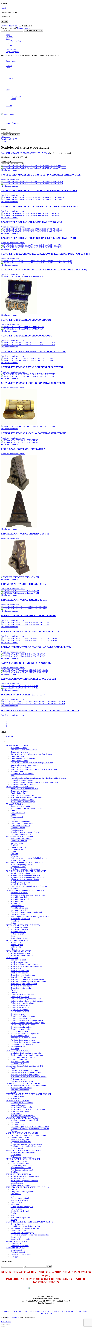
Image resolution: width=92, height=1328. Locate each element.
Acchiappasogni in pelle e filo (22, 865)
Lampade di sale (17, 1183)
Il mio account (11, 61)
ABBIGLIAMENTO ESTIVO (17, 745)
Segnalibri (14, 888)
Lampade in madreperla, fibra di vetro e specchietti (30, 1129)
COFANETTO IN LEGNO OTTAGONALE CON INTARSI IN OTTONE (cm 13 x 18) (44, 269)
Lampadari (15, 1122)
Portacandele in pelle (18, 1079)
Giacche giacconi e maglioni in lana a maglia (27, 797)
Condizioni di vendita (39, 1311)
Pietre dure (15, 1049)
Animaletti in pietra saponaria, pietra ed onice (28, 895)
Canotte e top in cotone (19, 761)
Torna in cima (6, 1322)
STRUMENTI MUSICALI (16, 1241)
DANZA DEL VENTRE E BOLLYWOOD (23, 1083)
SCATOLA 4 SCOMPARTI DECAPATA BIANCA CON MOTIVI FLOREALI (40, 710)
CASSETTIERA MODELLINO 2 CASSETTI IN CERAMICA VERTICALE (39, 190)
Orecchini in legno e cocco (21, 1018)
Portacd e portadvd (18, 914)
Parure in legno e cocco (19, 1031)
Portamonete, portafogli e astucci (23, 823)
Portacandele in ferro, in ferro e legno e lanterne (28, 1077)
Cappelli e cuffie (17, 843)
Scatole (13, 923)
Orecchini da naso (17, 1014)
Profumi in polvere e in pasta (21, 1157)
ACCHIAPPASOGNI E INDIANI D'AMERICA (25, 862)
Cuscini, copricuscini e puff (21, 1254)
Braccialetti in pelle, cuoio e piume (24, 984)
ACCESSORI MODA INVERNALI (20, 836)
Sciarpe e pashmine (18, 860)
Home (8, 35)
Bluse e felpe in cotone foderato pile (24, 789)
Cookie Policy (46, 1313)
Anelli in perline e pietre (20, 971)
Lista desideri (11, 49)
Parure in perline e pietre (20, 1036)
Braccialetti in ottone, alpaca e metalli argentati (28, 981)
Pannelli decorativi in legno (21, 1168)
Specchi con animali (18, 1230)
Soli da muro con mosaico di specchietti (25, 1228)
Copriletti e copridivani (19, 1252)
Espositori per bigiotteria (20, 1010)
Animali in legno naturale (20, 899)
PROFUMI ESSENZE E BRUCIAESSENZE (23, 1150)
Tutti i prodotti (16, 41)
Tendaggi (14, 1256)
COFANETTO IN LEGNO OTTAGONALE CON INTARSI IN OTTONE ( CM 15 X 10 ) (45, 254)
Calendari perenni (17, 906)
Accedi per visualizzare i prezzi (13, 179)
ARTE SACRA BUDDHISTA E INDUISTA (23, 925)
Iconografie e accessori (19, 927)
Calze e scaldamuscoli (19, 841)
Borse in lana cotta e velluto (21, 839)
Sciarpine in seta (17, 830)
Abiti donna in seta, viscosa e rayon (24, 750)
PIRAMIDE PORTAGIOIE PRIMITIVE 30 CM (25, 533)
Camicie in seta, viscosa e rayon (23, 758)
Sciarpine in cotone (18, 828)
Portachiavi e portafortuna (20, 821)
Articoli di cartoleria (18, 884)
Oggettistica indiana (18, 867)
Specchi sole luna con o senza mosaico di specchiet (30, 1235)
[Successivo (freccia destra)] (4, 1326)
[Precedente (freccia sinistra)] (2, 1326)
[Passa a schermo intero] (7, 1324)
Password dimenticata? (9, 26)
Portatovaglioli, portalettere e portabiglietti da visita (30, 916)
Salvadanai (15, 921)
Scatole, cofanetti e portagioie (22, 1207)
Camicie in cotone (17, 756)
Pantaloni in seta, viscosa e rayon (23, 784)
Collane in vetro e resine (20, 1007)
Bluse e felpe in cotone (19, 752)
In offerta (9, 736)
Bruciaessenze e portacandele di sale (24, 1181)
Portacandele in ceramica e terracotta (24, 1070)
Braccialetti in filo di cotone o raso (23, 975)
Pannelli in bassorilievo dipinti (22, 1170)
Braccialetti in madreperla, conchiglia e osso (27, 979)
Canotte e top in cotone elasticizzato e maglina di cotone (32, 763)
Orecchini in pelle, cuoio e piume (23, 1025)
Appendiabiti (15, 903)
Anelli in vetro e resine (19, 973)
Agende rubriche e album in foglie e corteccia (28, 878)
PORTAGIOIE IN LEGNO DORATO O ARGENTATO (28, 615)
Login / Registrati (12, 52)
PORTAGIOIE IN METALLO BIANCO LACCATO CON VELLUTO (36, 647)
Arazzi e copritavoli (18, 1250)
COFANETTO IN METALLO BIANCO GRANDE (26, 320)
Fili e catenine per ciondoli (21, 1012)
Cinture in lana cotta (18, 847)
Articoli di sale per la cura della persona (25, 1176)
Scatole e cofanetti (17, 934)
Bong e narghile (17, 945)
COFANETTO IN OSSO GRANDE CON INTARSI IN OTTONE (33, 351)
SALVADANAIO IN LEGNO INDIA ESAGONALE (26, 663)
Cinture (13, 815)
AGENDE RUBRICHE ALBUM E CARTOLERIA (26, 871)
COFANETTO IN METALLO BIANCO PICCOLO (26, 335)
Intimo (13, 776)
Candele (14, 1068)
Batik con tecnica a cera (20, 1161)
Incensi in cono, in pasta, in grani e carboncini (28, 1109)
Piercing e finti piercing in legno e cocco (26, 1042)
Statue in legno (16, 1209)
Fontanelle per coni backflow (22, 1103)
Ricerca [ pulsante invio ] (33, 30)
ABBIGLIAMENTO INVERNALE (20, 787)
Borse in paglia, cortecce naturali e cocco (26, 808)
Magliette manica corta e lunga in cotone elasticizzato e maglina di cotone (38, 778)
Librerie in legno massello (20, 1137)
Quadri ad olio (16, 1172)
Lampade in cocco (17, 1124)
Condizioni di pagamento (62, 1311)
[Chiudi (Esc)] (2, 1324)
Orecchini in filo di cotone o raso (23, 1016)
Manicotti (14, 854)
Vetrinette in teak (17, 1148)
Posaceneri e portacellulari (20, 919)
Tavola (13, 1213)
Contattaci (6, 1311)
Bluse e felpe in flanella (19, 791)
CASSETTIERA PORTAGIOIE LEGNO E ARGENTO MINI (31, 222)
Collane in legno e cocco (20, 997)
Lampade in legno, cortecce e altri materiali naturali (30, 1127)
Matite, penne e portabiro (20, 910)
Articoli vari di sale (18, 1179)
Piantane (14, 1131)
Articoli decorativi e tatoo (20, 953)
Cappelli (14, 810)
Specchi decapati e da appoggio (22, 1233)
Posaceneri (15, 1204)
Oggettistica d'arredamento (21, 1142)
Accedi (4, 21)
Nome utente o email (9, 12)
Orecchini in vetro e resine (20, 1029)
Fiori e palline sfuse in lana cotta (23, 1057)
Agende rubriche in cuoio (20, 882)
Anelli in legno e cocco (19, 962)
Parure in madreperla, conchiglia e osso (25, 1033)
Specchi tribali (16, 1237)
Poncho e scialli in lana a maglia (23, 802)
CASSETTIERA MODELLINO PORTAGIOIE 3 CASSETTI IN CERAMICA (39, 206)
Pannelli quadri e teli (18, 932)
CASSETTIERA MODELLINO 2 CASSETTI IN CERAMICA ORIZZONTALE (41, 174)
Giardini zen (15, 1098)
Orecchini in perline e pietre (21, 1027)
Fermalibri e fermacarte (19, 908)
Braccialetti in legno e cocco (21, 977)
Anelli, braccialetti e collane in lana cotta (26, 1053)
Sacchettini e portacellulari (20, 826)
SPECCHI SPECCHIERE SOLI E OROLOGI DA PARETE (29, 1222)
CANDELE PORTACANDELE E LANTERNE (24, 1066)
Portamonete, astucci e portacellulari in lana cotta (29, 858)
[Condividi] (4, 1324)
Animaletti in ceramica (19, 893)
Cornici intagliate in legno (20, 1163)
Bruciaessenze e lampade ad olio (23, 1153)
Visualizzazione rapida (9, 170)
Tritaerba (14, 949)
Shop (8, 39)
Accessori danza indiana (20, 1090)
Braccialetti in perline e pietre (22, 986)
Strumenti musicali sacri (20, 938)
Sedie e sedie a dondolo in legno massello (26, 1144)
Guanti (13, 852)
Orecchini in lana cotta (19, 1059)
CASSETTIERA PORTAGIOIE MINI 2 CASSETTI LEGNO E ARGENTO (38, 238)
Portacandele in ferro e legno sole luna (25, 1075)
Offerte (13, 43)
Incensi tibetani (16, 1114)
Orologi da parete (17, 1224)
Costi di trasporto (20, 1311)
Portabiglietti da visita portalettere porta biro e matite (30, 886)
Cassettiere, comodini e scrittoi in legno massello (29, 1135)
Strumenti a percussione (20, 1246)
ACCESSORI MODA (14, 804)
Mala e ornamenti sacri (19, 929)
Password (5, 17)
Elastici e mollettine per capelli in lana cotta (27, 1055)
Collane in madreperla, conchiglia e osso (26, 999)
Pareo (13, 819)
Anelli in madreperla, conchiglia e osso (25, 964)
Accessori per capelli (18, 960)
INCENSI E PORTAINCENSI (17, 1101)
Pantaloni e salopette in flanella (22, 800)
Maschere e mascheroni (19, 1200)
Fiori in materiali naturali (20, 1198)
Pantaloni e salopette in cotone (22, 780)
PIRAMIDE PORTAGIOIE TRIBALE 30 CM (24, 584)
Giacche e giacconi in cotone (21, 767)
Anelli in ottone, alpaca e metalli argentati (26, 966)
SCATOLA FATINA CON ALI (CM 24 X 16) (23, 694)
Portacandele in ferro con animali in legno (26, 1072)
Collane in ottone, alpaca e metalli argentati (27, 1001)
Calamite (14, 1189)
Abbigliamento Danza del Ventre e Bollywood (28, 1085)
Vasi (12, 1215)
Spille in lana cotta (17, 1064)
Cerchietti (14, 845)
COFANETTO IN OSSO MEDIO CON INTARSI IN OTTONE (32, 367)
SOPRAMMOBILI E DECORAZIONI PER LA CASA (27, 153)
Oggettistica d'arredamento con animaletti (26, 912)
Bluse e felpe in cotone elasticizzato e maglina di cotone (32, 754)
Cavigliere (14, 990)
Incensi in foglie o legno (20, 1111)
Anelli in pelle (16, 968)
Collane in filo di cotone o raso (22, 994)
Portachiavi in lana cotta (20, 1062)
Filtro (49, 1266)
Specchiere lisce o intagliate (21, 1239)
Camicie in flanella (18, 793)
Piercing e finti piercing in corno (23, 1040)
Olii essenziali (16, 1155)
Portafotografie (16, 1202)
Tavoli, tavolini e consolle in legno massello (27, 1146)
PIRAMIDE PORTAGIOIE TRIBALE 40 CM (24, 599)
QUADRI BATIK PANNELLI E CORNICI (23, 1159)
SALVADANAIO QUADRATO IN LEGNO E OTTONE (29, 679)
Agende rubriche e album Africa (23, 873)
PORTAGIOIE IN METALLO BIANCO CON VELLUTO (30, 631)
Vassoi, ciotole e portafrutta (21, 1217)
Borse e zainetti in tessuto (20, 806)
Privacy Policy (82, 1311)
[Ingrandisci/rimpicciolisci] (9, 1324)
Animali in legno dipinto (20, 897)
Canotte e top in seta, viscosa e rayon (24, 765)
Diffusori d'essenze (18, 1096)
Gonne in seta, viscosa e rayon (22, 774)
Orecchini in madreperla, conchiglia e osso (27, 1020)
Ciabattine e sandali (18, 813)
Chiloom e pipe (16, 947)
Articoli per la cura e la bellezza (22, 955)
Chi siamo (9, 37)
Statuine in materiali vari (20, 1211)
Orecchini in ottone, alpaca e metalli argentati (28, 1023)
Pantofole (14, 856)
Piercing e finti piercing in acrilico (23, 1038)
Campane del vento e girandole (22, 1191)
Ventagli (14, 1220)
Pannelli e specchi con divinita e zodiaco (26, 1226)
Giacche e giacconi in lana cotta (22, 795)
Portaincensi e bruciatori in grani (23, 1116)
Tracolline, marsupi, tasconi (21, 834)
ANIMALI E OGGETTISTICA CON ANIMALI (25, 891)
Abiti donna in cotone (19, 748)
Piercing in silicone (18, 1046)
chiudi (3, 8)
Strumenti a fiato (17, 1243)
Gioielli (13, 1092)
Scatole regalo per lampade (21, 1185)
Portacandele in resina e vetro (22, 1081)
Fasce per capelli (17, 817)
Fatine (13, 1196)
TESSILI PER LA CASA (16, 1248)
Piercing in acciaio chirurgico (22, 1044)
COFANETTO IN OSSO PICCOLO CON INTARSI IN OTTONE (33, 383)
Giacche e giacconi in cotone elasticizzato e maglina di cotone (34, 769)
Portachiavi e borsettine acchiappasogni (25, 869)
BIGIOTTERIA (12, 958)
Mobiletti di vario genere (20, 1140)
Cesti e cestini (16, 1194)
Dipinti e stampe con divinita (21, 1166)
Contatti (9, 45)
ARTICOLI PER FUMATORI (17, 940)
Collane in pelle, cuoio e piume (22, 1003)
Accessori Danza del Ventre (21, 1088)
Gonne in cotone (17, 771)
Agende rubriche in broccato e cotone (25, 880)
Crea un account (23, 28)
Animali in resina (17, 901)
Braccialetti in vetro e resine (21, 988)
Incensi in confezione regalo (21, 1107)
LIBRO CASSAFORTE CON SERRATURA (23, 449)
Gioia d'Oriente (13, 1317)
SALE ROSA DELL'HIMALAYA (19, 1174)
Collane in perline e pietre (20, 1005)
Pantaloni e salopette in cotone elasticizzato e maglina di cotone (34, 782)
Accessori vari (16, 942)
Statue (13, 936)
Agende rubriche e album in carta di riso (26, 875)
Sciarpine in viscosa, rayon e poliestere (25, 832)
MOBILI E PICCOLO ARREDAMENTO (22, 1133)
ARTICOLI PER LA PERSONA (18, 951)
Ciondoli (14, 992)
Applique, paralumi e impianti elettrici (25, 1120)
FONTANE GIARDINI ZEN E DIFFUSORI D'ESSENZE (28, 1094)
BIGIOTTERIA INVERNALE (18, 1051)
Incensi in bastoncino (18, 1105)
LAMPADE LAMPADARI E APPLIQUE (22, 1118)
